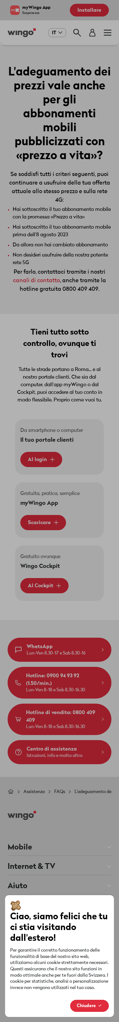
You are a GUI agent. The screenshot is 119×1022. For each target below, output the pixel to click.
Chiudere (86, 1005)
